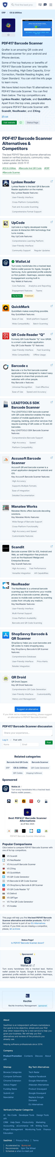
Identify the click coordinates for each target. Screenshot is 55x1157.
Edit (6, 117)
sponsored (42, 1006)
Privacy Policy (22, 1140)
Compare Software (12, 1076)
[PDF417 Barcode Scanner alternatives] (8, 25)
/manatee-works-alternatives (16, 503)
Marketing (40, 1122)
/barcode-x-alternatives (13, 363)
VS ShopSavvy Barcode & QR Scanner (24, 885)
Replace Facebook (37, 1076)
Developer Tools (26, 1115)
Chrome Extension (12, 1080)
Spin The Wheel (28, 1148)
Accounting (8, 1126)
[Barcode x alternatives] (5, 367)
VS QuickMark (13, 872)
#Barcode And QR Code (30, 168)
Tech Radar (34, 1072)
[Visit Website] (52, 181)
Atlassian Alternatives (39, 1084)
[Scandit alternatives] (5, 548)
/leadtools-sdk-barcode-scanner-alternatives (23, 400)
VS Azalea (11, 906)
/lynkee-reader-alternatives (15, 179)
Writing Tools (42, 1126)
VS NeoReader (13, 860)
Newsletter (8, 1097)
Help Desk (15, 1122)
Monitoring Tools (33, 1129)
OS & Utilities (20, 767)
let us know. (15, 929)
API (5, 1059)
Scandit (6, 110)
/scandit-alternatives (12, 544)
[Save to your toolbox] (8, 35)
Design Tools (43, 1115)
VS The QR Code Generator (19, 901)
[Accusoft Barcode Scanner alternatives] (5, 459)
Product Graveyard (38, 1089)
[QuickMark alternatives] (5, 308)
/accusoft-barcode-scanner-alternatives (21, 455)
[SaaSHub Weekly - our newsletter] (40, 5)
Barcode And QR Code (17, 762)
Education (8, 1133)
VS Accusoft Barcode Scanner (21, 864)
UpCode (26, 99)
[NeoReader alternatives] (5, 585)
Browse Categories (12, 1072)
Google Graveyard (37, 1093)
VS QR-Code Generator (17, 877)
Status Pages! (10, 1084)
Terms (35, 1140)
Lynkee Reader (11, 99)
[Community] (45, 5)
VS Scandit (11, 856)
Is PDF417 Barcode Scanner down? (27, 943)
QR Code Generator (40, 768)
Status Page (32, 122)
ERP (8, 768)
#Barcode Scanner (11, 172)
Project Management (13, 1129)
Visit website (9, 122)
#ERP (46, 168)
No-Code (12, 1115)
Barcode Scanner (40, 762)
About (48, 1056)
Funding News (10, 1089)
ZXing (36, 110)
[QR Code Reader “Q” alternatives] (5, 336)
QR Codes (17, 773)
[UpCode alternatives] (5, 224)
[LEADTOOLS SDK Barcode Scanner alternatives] (5, 404)
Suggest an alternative (27, 709)
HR (31, 1126)
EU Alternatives (38, 923)
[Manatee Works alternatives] (5, 507)
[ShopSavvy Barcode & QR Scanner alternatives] (5, 635)
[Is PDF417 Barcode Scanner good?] (21, 123)
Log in (5, 740)
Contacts (28, 1056)
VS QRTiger (12, 897)
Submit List (8, 1093)
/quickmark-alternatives (13, 304)
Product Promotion (12, 1056)
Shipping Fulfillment (34, 773)
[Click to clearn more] (27, 999)
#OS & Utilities (9, 168)
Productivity (28, 1122)
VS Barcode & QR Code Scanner (21, 881)
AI (4, 1115)
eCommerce (22, 1126)
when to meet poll (24, 1151)
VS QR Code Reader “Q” (18, 889)
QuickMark (44, 99)
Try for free (17, 296)
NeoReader (19, 110)
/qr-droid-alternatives (12, 674)
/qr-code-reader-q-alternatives (17, 332)
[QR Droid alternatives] (5, 678)
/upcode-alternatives (12, 220)
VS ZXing (11, 868)
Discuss (39, 1056)
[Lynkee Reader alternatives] (5, 183)
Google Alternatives (38, 1080)
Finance (47, 1129)
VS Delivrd (11, 893)
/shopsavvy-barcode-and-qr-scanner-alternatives (26, 631)
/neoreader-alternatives (13, 581)
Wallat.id (26, 965)
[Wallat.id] (5, 262)
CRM (5, 1122)
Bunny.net (26, 1145)
